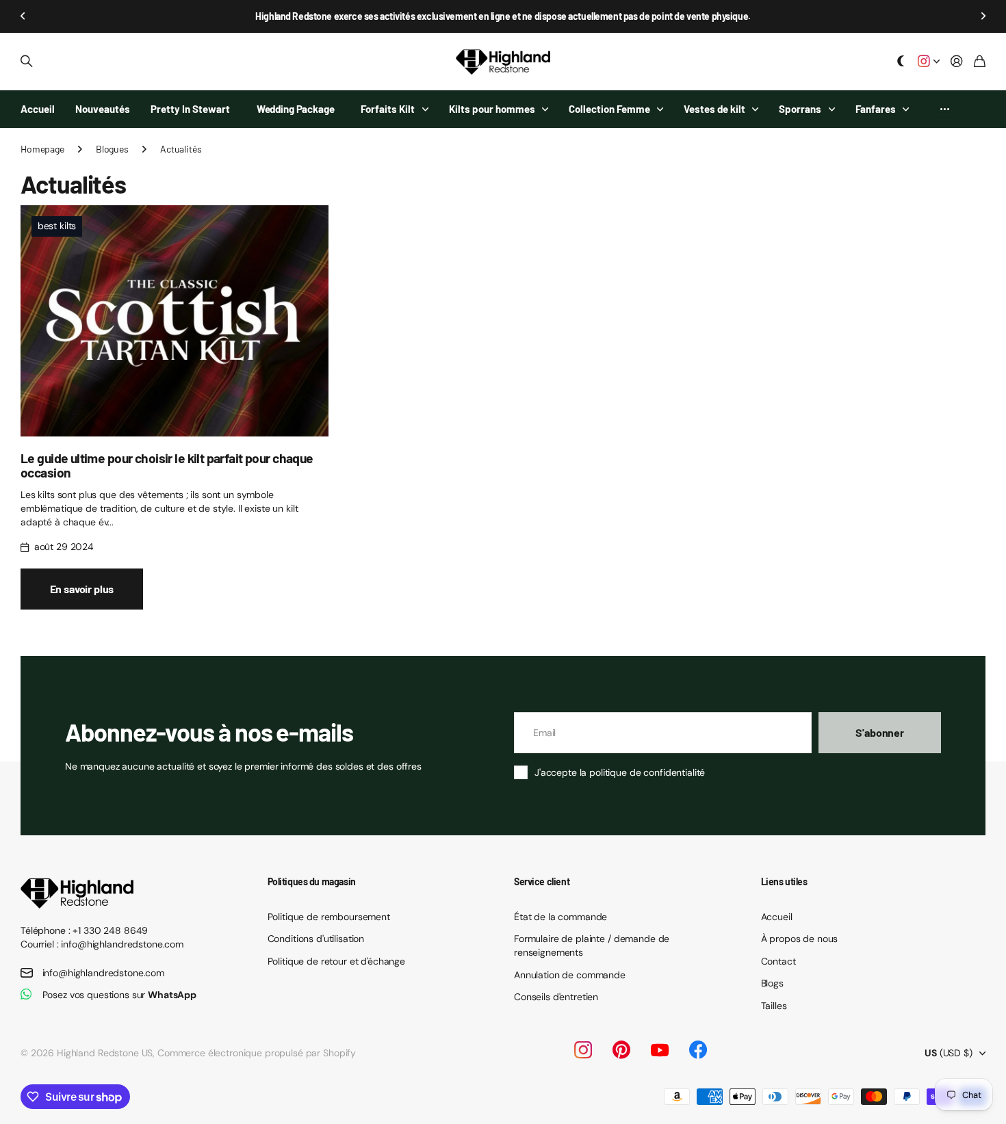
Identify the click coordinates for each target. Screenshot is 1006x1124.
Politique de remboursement (329, 917)
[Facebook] (698, 1050)
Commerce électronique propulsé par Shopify (256, 1053)
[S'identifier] (957, 62)
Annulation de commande (569, 975)
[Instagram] (583, 1050)
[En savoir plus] (929, 62)
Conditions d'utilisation (316, 938)
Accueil (38, 109)
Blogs (772, 983)
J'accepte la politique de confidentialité (619, 772)
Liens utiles (784, 881)
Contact (778, 961)
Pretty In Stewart (190, 109)
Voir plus (944, 109)
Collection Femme (609, 109)
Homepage (42, 149)
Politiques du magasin (312, 881)
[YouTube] (660, 1050)
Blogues (112, 149)
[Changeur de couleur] (901, 62)
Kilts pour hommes (492, 109)
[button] (23, 16)
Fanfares (875, 109)
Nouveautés (102, 109)
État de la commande (560, 917)
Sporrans (800, 109)
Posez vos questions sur (119, 995)
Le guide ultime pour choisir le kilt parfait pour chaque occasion (167, 465)
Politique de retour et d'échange (337, 961)
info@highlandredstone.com (103, 973)
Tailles (774, 1005)
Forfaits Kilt (388, 109)
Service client (541, 881)
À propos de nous (799, 938)
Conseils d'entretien (556, 997)
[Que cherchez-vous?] (27, 62)
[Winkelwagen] (979, 62)
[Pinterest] (621, 1050)
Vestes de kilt (714, 109)
